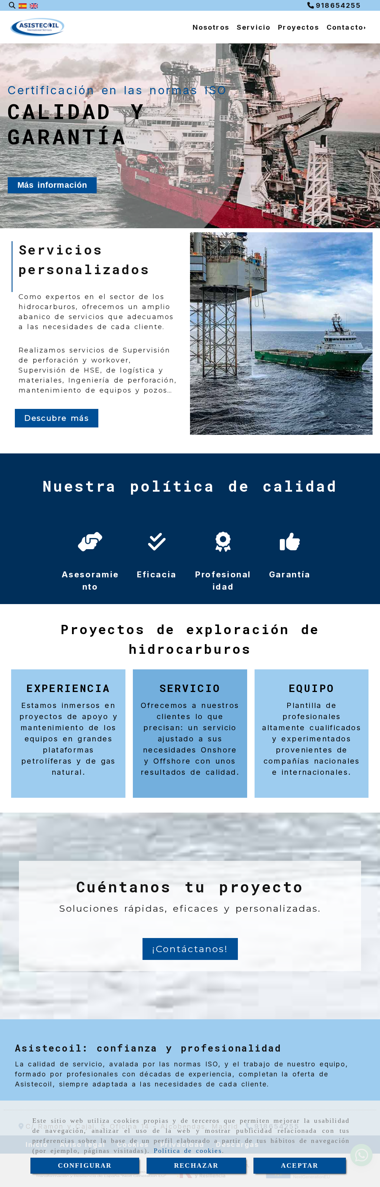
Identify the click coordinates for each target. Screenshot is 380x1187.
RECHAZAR (196, 1165)
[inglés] (34, 5)
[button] (190, 949)
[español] (23, 5)
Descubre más (56, 418)
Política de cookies (188, 1150)
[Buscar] (12, 6)
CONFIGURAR (85, 1165)
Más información (52, 185)
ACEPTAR (299, 1165)
